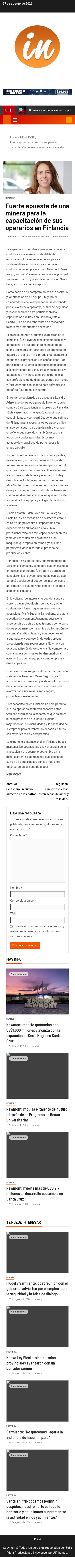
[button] (15, 119)
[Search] (63, 120)
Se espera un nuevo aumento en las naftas (21, 789)
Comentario (18, 835)
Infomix (37, 75)
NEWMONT (10, 198)
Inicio (37, 1539)
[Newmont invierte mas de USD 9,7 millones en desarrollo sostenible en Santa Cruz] (37, 1155)
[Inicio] (6, 119)
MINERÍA (10, 1277)
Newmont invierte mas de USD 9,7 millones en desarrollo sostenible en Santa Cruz (34, 1193)
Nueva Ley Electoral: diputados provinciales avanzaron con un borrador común (31, 1363)
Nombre (16, 887)
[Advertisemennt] (37, 92)
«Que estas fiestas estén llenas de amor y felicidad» (53, 791)
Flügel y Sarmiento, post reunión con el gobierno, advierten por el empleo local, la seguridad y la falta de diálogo (37, 1288)
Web (13, 913)
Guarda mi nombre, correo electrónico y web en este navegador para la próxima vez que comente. (37, 931)
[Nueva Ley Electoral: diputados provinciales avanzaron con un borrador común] (37, 1326)
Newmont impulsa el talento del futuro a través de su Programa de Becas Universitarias (36, 1114)
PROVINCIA (11, 1352)
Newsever (41, 1552)
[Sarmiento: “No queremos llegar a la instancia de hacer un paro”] (37, 1401)
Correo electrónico (23, 900)
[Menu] (15, 119)
